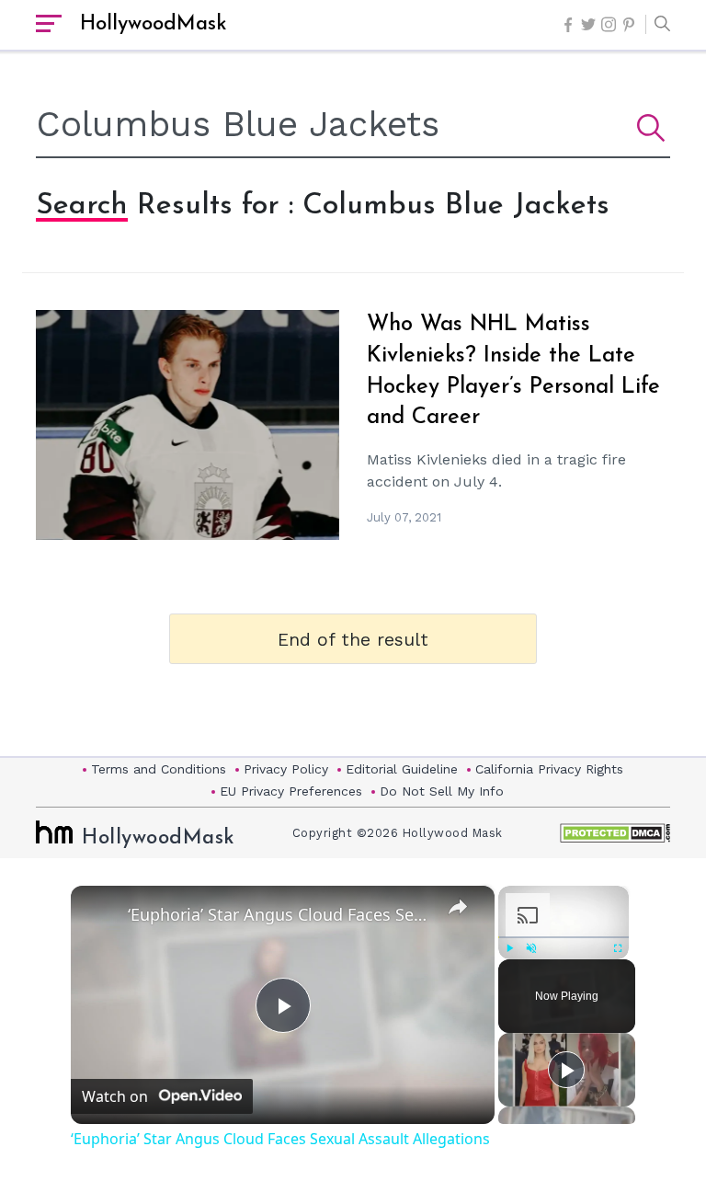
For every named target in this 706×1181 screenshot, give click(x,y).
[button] (657, 25)
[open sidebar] (49, 25)
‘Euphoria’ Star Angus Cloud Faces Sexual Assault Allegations (280, 914)
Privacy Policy (286, 769)
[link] (100, 915)
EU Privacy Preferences (291, 791)
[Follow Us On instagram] (608, 24)
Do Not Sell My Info (442, 791)
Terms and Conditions (158, 769)
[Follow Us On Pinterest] (628, 25)
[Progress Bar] (563, 937)
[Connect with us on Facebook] (568, 25)
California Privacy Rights (549, 769)
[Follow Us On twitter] (588, 24)
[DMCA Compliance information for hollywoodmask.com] (615, 833)
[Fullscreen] (618, 948)
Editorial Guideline (402, 769)
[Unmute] (531, 948)
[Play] (509, 948)
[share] (457, 906)
